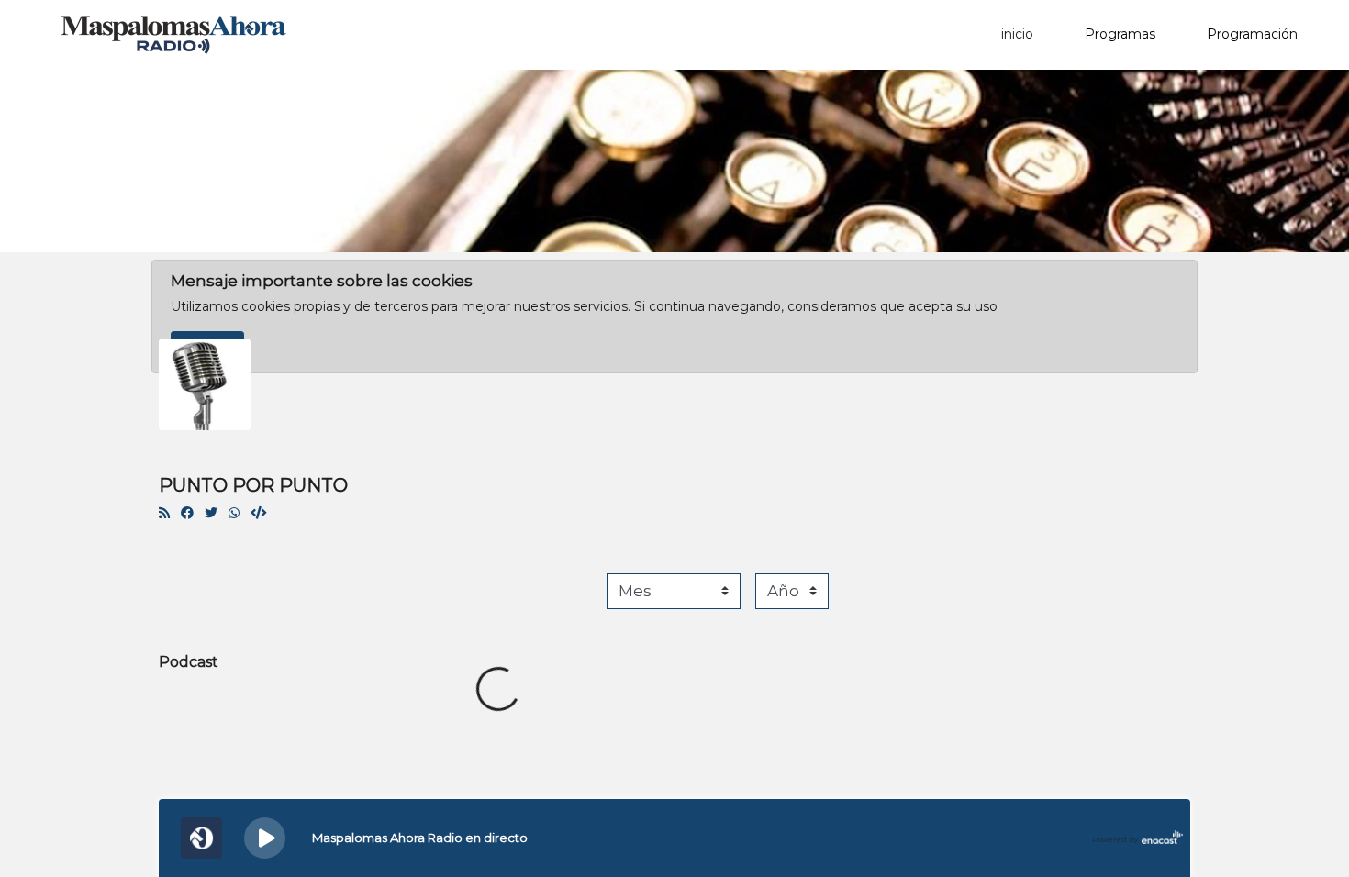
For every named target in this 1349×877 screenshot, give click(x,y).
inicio (1017, 34)
